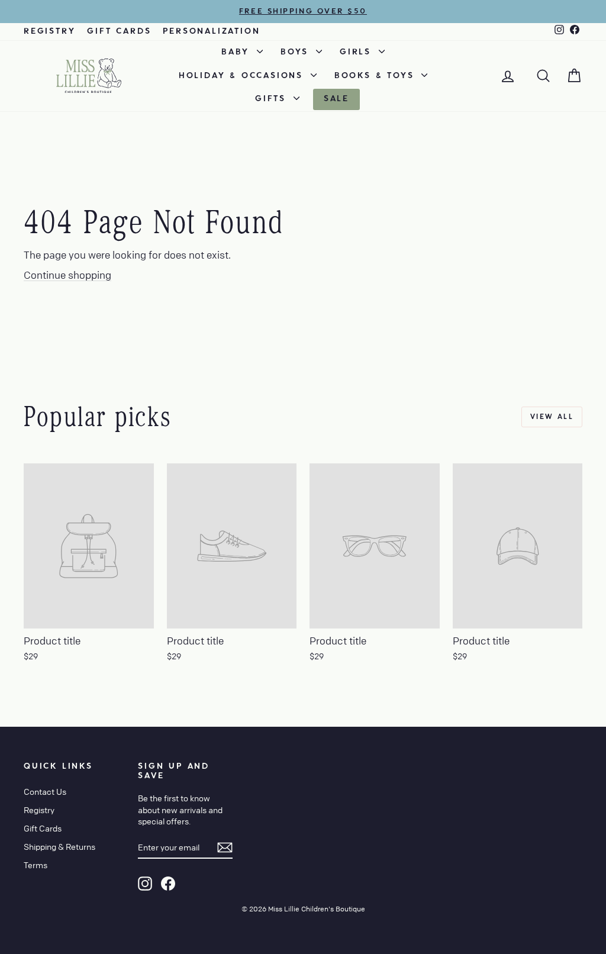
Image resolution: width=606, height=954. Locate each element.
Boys (297, 52)
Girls (358, 52)
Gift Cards (119, 31)
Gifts (273, 99)
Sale (336, 99)
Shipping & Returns (59, 846)
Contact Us (45, 791)
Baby (237, 52)
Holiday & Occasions (243, 76)
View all (551, 416)
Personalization (211, 31)
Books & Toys (376, 76)
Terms (35, 864)
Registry (49, 31)
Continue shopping (67, 275)
